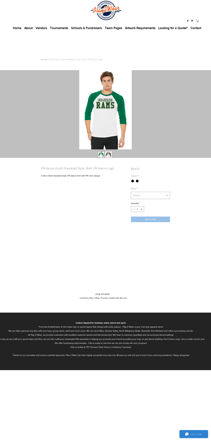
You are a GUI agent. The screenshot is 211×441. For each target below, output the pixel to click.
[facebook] (187, 20)
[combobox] (150, 195)
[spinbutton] (137, 209)
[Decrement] (133, 209)
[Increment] (142, 209)
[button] (197, 20)
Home (44, 59)
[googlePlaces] (192, 20)
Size (134, 188)
